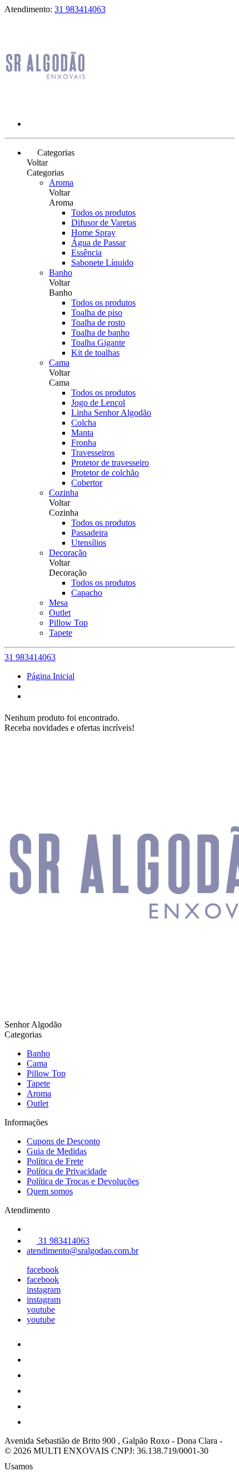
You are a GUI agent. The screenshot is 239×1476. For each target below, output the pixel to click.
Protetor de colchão (105, 472)
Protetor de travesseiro (110, 462)
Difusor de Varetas (103, 222)
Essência (86, 252)
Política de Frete (55, 1161)
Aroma (61, 182)
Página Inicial (50, 676)
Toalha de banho (100, 332)
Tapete (60, 632)
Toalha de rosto (98, 322)
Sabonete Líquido (102, 262)
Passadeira (89, 532)
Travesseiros (92, 452)
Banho (60, 272)
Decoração (68, 552)
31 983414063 (80, 9)
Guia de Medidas (57, 1151)
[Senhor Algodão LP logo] (46, 104)
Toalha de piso (96, 312)
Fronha (83, 442)
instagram (44, 1289)
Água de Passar (98, 242)
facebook (43, 1269)
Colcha (83, 422)
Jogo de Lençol (98, 402)
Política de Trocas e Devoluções (83, 1181)
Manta (82, 432)
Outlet (60, 612)
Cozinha (63, 492)
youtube (41, 1309)
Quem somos (50, 1191)
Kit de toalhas (95, 352)
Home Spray (93, 232)
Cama (59, 362)
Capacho (86, 592)
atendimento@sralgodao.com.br (82, 1250)
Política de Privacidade (67, 1171)
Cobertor (86, 482)
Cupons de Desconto (63, 1141)
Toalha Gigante (98, 342)
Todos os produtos (103, 212)
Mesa (58, 602)
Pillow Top (68, 622)
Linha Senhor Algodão (111, 412)
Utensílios (88, 542)
